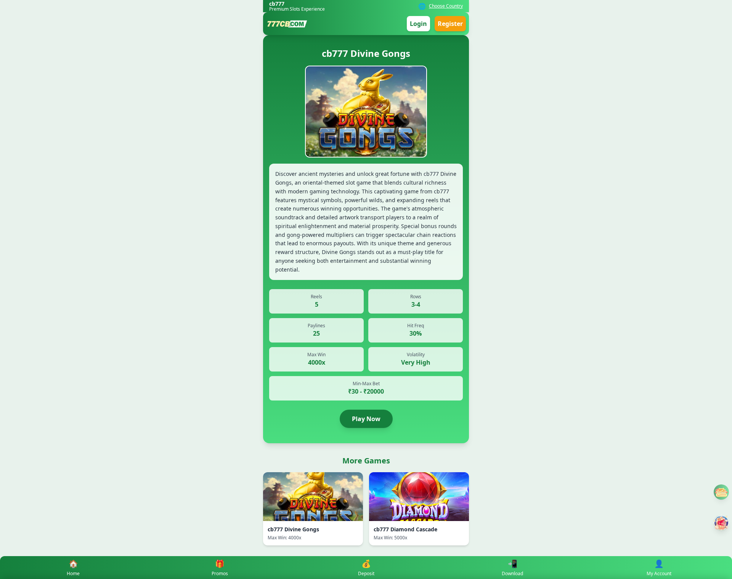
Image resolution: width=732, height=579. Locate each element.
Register (450, 23)
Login (418, 23)
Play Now (366, 419)
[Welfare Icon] (721, 492)
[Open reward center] (721, 522)
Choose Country (446, 6)
